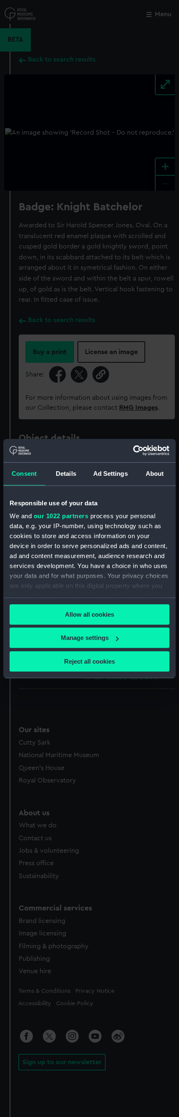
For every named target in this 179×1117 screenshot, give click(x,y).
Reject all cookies (89, 661)
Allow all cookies (89, 614)
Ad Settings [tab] (110, 473)
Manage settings (85, 637)
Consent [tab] (24, 473)
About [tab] (155, 473)
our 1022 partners (61, 515)
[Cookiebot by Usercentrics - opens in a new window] (133, 450)
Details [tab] (66, 473)
